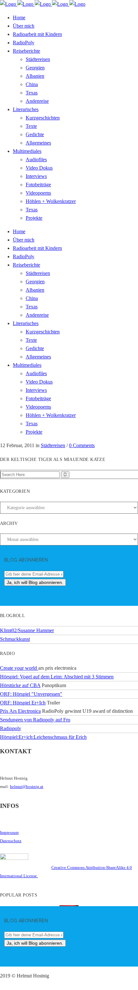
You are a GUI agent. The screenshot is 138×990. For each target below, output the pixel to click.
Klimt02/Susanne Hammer (27, 630)
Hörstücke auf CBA (20, 685)
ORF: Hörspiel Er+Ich (23, 702)
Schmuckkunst (15, 639)
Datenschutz (11, 840)
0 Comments (82, 445)
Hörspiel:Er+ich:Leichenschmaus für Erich (43, 737)
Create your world (19, 668)
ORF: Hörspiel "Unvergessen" (31, 694)
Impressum (9, 832)
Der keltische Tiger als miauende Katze (52, 459)
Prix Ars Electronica (20, 711)
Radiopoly (10, 728)
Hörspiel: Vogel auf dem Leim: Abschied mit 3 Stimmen (57, 676)
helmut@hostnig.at (26, 786)
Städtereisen (53, 445)
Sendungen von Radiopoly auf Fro (35, 719)
